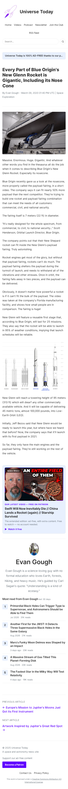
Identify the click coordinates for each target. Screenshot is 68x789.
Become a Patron (14, 764)
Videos (17, 24)
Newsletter (41, 24)
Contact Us (25, 773)
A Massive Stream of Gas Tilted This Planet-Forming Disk (33, 659)
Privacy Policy (41, 773)
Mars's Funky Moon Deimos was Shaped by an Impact (37, 644)
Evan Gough (12, 92)
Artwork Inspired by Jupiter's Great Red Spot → (32, 728)
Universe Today (36, 11)
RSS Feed (34, 32)
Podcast (28, 24)
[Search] (63, 41)
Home (8, 24)
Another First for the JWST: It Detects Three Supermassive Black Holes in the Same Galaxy (35, 627)
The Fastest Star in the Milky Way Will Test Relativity (37, 673)
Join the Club (56, 24)
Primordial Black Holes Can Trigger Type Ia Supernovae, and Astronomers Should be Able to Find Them (37, 609)
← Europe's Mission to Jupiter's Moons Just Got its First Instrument (31, 709)
